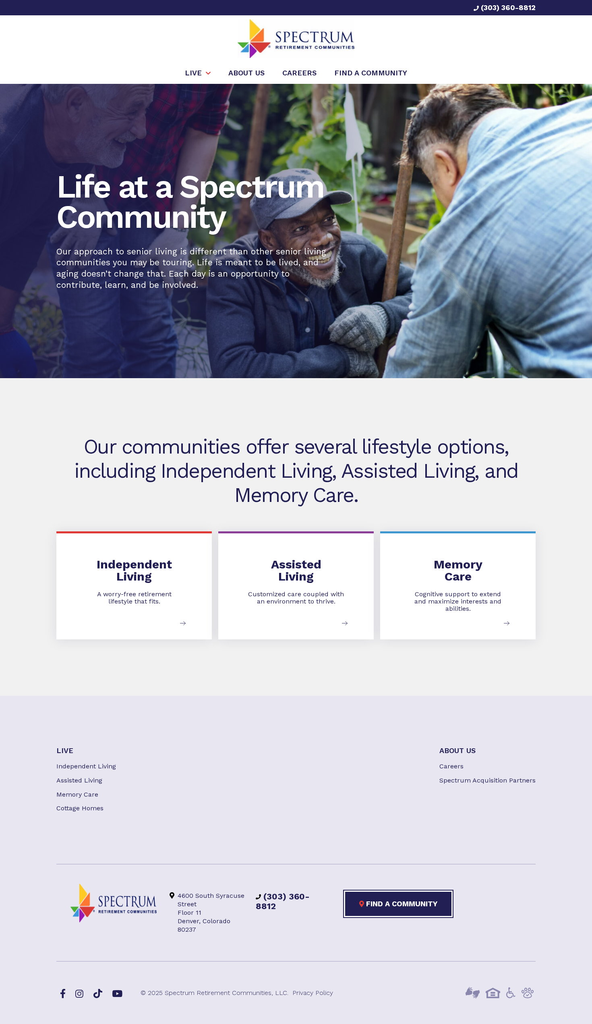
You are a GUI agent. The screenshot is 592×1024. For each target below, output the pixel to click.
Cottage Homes (79, 808)
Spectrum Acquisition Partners (487, 780)
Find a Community (400, 903)
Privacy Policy (312, 993)
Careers (451, 766)
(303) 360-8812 (507, 7)
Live (64, 750)
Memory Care (77, 794)
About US (457, 750)
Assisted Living (79, 780)
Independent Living (86, 766)
